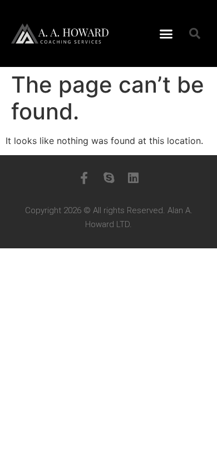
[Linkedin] (133, 178)
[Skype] (108, 178)
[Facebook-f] (84, 178)
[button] (166, 33)
